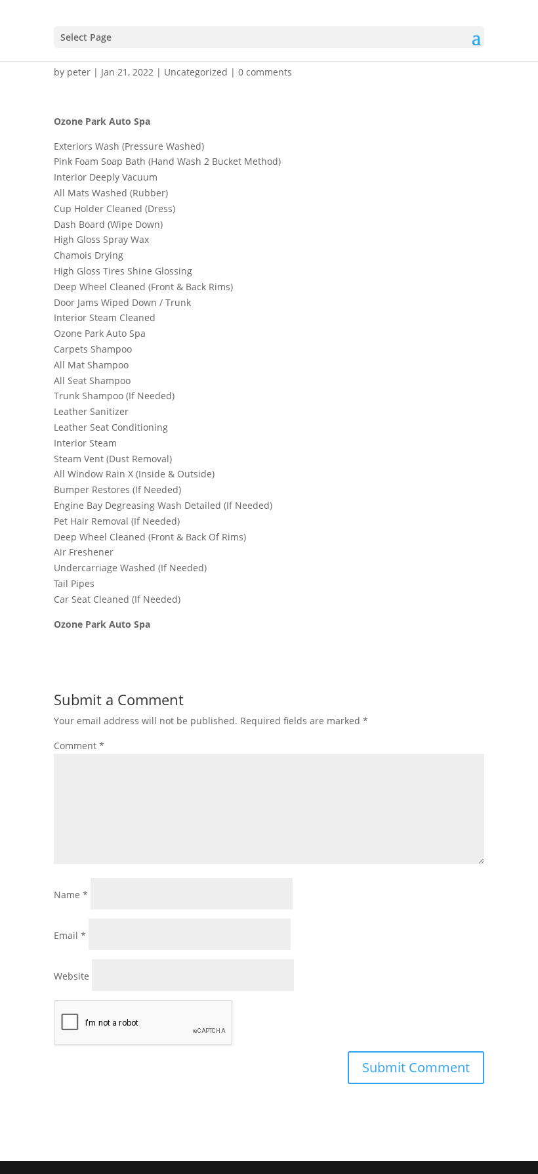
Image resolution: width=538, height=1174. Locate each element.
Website (71, 976)
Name (71, 894)
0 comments (265, 72)
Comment (79, 745)
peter (79, 72)
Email (70, 935)
